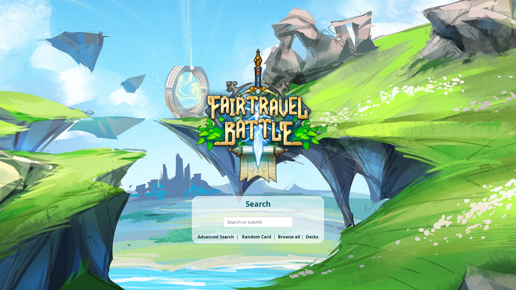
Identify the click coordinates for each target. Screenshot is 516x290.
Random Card (256, 237)
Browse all (289, 237)
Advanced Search (216, 237)
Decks (312, 237)
